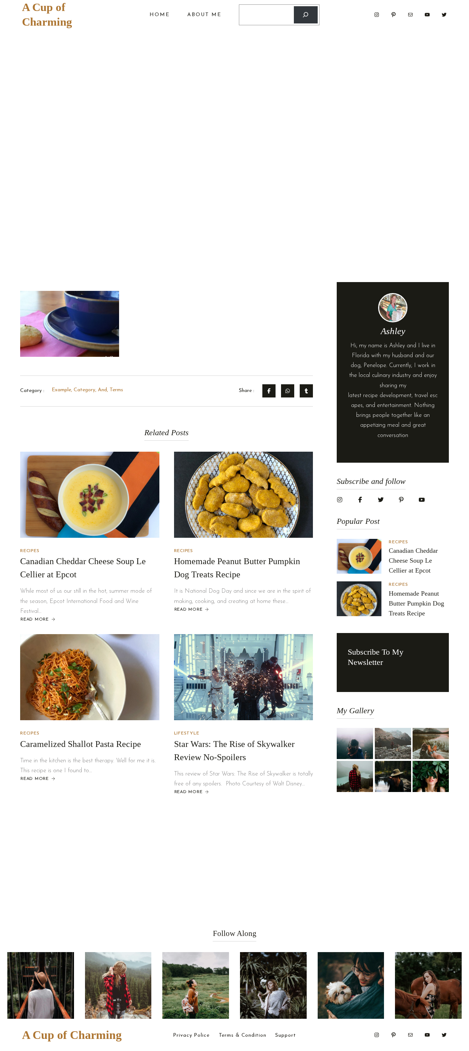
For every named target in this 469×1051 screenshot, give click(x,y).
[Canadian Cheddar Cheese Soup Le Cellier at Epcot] (89, 495)
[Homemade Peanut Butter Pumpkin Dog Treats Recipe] (243, 495)
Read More (34, 619)
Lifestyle (186, 733)
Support (285, 1035)
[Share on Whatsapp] (287, 390)
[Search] (306, 14)
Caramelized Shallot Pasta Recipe (80, 744)
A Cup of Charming (72, 1034)
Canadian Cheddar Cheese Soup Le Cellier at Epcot (413, 560)
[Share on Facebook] (269, 390)
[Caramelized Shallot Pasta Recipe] (89, 677)
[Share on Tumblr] (306, 390)
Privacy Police (191, 1035)
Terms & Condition (242, 1035)
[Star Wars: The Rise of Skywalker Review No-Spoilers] (243, 677)
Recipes (29, 551)
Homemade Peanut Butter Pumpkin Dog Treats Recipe (416, 603)
